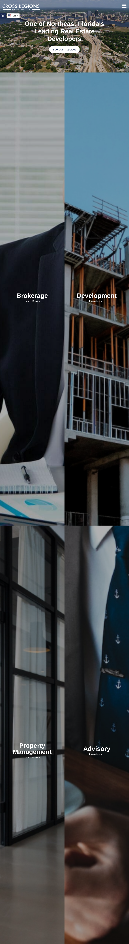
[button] (3, 15)
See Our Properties (64, 49)
